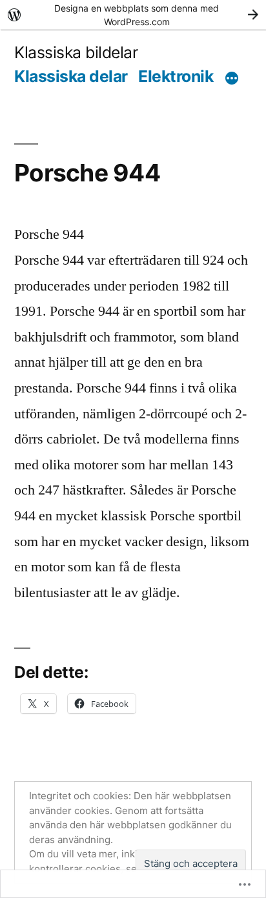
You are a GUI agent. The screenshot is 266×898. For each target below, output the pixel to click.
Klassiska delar (71, 76)
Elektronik (175, 76)
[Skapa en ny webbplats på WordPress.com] (133, 14)
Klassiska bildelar (76, 52)
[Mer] (232, 79)
